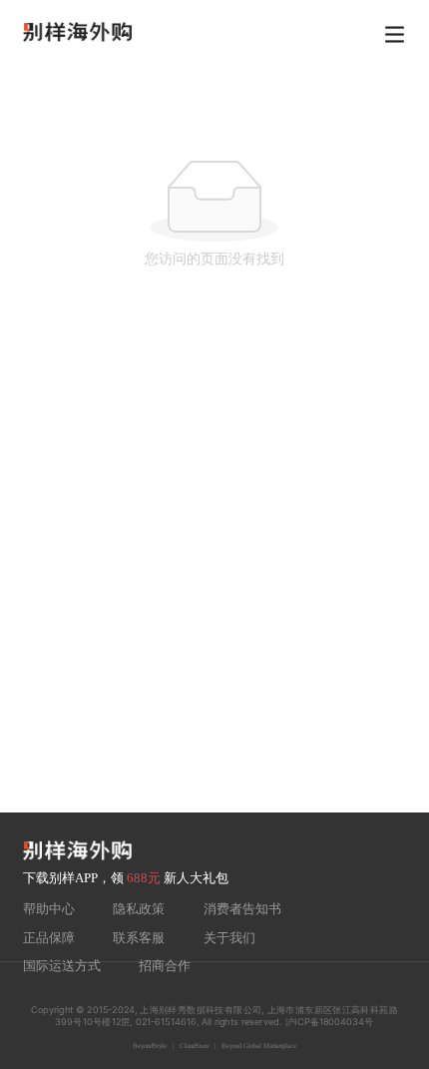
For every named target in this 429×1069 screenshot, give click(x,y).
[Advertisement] (214, 587)
